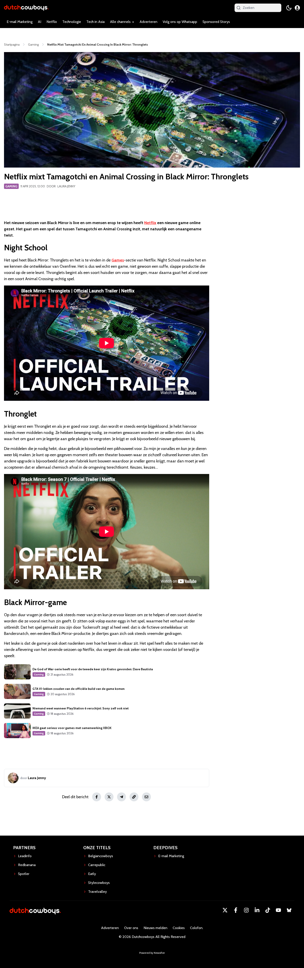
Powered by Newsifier (152, 952)
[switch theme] (289, 8)
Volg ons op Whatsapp (180, 22)
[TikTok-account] (267, 910)
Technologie (71, 22)
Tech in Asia (95, 22)
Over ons (131, 928)
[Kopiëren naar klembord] (134, 796)
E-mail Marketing (19, 22)
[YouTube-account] (278, 910)
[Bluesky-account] (289, 910)
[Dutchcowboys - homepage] (26, 8)
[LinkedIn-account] (257, 910)
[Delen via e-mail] (146, 796)
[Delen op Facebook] (96, 796)
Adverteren (148, 22)
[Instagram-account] (246, 910)
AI (39, 22)
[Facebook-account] (235, 910)
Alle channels (120, 22)
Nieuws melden (155, 928)
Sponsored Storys (216, 22)
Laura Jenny (66, 186)
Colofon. (196, 928)
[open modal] (297, 7)
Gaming (11, 186)
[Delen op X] (109, 796)
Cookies (179, 928)
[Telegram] (121, 796)
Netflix (52, 22)
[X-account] (225, 910)
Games (117, 260)
